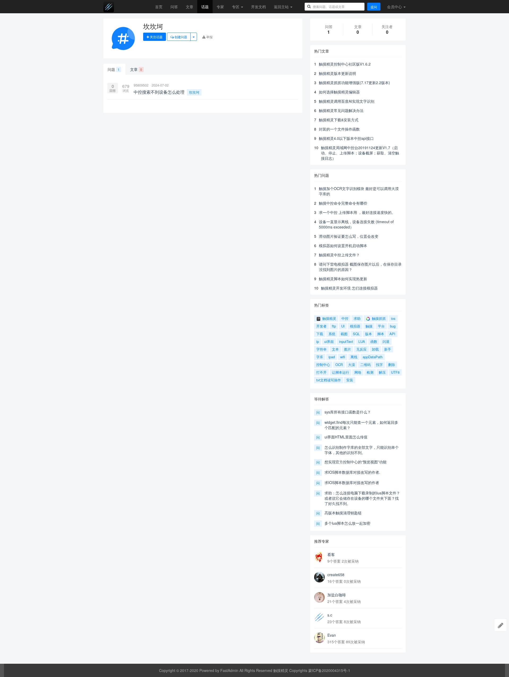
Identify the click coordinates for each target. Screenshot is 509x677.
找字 (379, 364)
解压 (382, 372)
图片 (347, 349)
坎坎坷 (194, 92)
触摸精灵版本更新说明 (337, 73)
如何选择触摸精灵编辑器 (339, 91)
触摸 (369, 326)
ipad (331, 356)
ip (317, 341)
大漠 (351, 364)
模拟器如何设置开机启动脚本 (343, 245)
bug (393, 326)
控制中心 (323, 364)
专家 (220, 6)
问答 (174, 6)
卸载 (375, 349)
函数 (373, 341)
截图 (344, 333)
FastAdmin (229, 670)
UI (343, 326)
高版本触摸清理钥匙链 (343, 512)
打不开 (321, 372)
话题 (205, 6)
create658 (335, 574)
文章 (189, 6)
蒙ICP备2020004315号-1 (329, 670)
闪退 (386, 341)
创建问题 (180, 37)
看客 (331, 554)
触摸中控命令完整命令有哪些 (343, 203)
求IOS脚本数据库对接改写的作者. (352, 472)
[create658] (319, 577)
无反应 (361, 349)
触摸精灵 (328, 318)
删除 (391, 364)
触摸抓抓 (378, 318)
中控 (344, 318)
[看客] (319, 557)
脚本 (380, 333)
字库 (319, 356)
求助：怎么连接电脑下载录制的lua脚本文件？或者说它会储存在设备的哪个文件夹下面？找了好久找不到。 (362, 498)
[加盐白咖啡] (319, 597)
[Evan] (319, 637)
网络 (357, 372)
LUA (361, 341)
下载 (319, 333)
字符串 (321, 349)
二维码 (365, 364)
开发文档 (258, 6)
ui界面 (329, 341)
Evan (331, 635)
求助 (357, 318)
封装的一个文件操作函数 (339, 129)
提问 (374, 7)
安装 (349, 379)
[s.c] (319, 617)
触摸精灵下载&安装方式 (338, 119)
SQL (356, 333)
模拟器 (355, 326)
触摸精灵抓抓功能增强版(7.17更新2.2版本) (354, 82)
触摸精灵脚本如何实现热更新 (343, 278)
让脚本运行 (340, 372)
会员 (394, 6)
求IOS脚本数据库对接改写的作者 (351, 482)
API (392, 333)
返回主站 (282, 6)
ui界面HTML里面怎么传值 (345, 436)
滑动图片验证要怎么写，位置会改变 (348, 236)
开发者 (321, 326)
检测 (370, 372)
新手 (387, 349)
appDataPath (373, 356)
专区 (236, 6)
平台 (381, 326)
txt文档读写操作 (328, 379)
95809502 (141, 85)
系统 (331, 333)
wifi (342, 356)
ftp (334, 326)
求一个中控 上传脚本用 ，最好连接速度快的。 (357, 212)
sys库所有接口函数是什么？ (347, 412)
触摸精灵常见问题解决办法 (341, 110)
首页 (159, 6)
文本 (335, 349)
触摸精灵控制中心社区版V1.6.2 (345, 64)
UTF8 (395, 372)
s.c (329, 615)
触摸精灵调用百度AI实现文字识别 (346, 101)
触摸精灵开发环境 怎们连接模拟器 (349, 288)
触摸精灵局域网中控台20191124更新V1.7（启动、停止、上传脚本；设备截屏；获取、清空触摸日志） (360, 153)
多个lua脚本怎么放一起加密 (347, 523)
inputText (346, 341)
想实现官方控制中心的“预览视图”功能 (355, 461)
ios (393, 318)
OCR (339, 364)
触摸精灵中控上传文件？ (339, 254)
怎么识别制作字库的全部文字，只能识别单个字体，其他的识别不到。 (361, 450)
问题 (114, 69)
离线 (353, 356)
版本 (368, 333)
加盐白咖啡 (336, 594)
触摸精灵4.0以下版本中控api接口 (346, 138)
